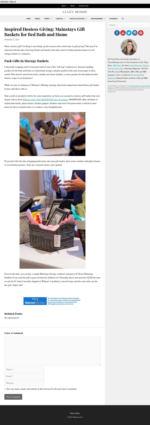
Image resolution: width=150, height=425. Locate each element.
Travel (37, 19)
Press (72, 6)
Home (28, 19)
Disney (46, 19)
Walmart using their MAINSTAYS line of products (45, 99)
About (64, 6)
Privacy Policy (75, 413)
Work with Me (83, 6)
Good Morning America (139, 65)
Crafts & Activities (77, 19)
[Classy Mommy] (75, 11)
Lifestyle (59, 19)
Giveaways (113, 19)
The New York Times (116, 68)
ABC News (117, 65)
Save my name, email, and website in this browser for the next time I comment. (42, 388)
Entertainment (97, 19)
